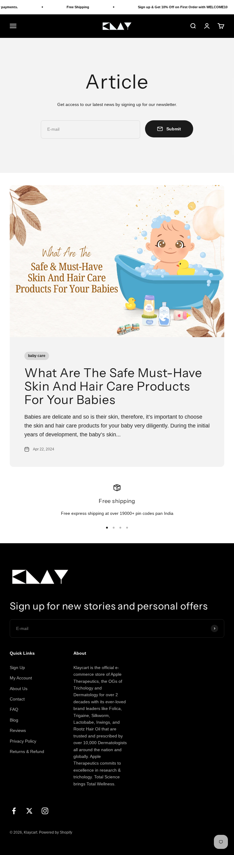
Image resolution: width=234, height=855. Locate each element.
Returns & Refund (27, 751)
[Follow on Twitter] (29, 811)
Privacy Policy (23, 741)
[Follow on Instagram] (45, 811)
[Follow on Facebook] (14, 811)
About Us (18, 688)
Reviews (18, 730)
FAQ (14, 709)
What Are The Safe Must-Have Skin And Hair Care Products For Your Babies (113, 386)
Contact (17, 699)
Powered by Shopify (55, 832)
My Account (21, 677)
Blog (14, 720)
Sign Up (17, 667)
